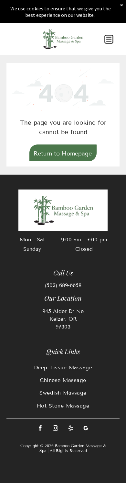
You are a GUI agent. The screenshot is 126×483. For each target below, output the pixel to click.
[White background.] (15, 43)
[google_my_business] (86, 429)
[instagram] (55, 429)
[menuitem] (63, 367)
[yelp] (71, 429)
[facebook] (40, 429)
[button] (108, 39)
